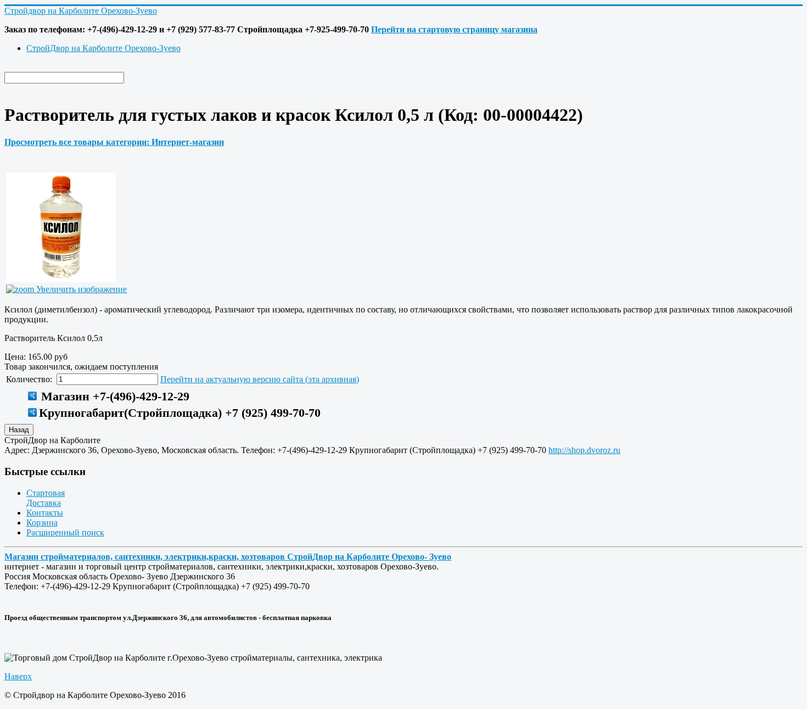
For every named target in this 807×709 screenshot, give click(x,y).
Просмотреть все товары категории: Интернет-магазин (114, 142)
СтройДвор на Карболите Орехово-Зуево (103, 48)
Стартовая (45, 493)
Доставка (43, 502)
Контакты (44, 512)
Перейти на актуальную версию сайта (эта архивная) (259, 379)
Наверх (18, 676)
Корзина (42, 522)
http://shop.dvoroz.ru (584, 450)
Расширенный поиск (65, 532)
